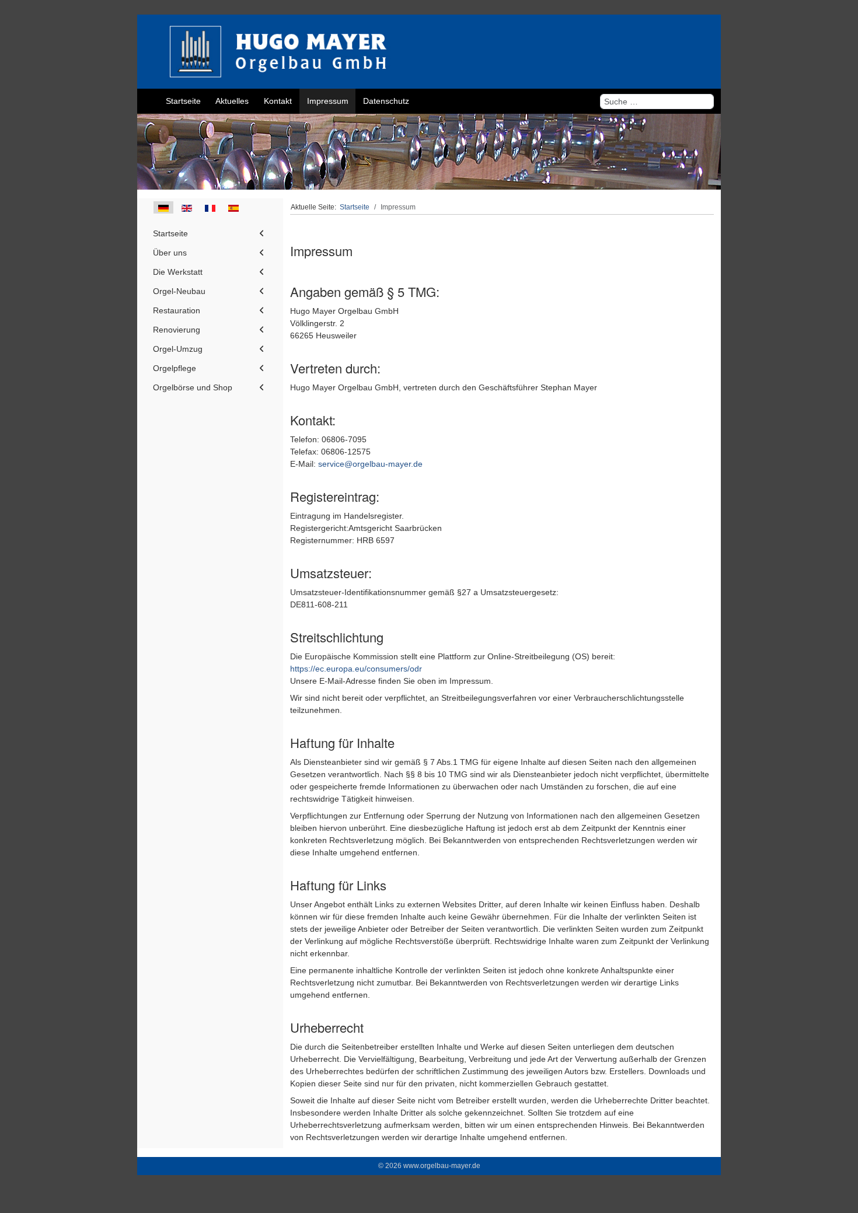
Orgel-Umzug (178, 349)
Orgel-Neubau (179, 291)
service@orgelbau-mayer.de (370, 464)
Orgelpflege (174, 368)
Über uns (170, 252)
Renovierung (176, 329)
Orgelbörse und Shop (192, 387)
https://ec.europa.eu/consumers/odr (356, 668)
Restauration (176, 310)
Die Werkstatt (178, 272)
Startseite (170, 233)
